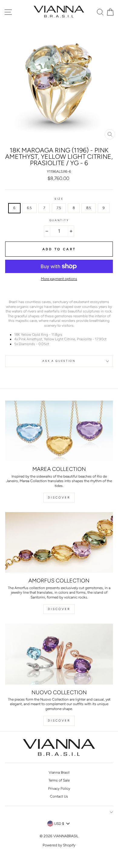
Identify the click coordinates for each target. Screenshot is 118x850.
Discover (59, 497)
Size (59, 198)
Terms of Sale (59, 780)
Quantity (59, 220)
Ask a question (59, 360)
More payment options (59, 279)
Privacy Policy (59, 788)
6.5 (29, 208)
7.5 (59, 208)
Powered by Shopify (59, 845)
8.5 (88, 208)
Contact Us (59, 796)
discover (59, 609)
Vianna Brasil (59, 772)
